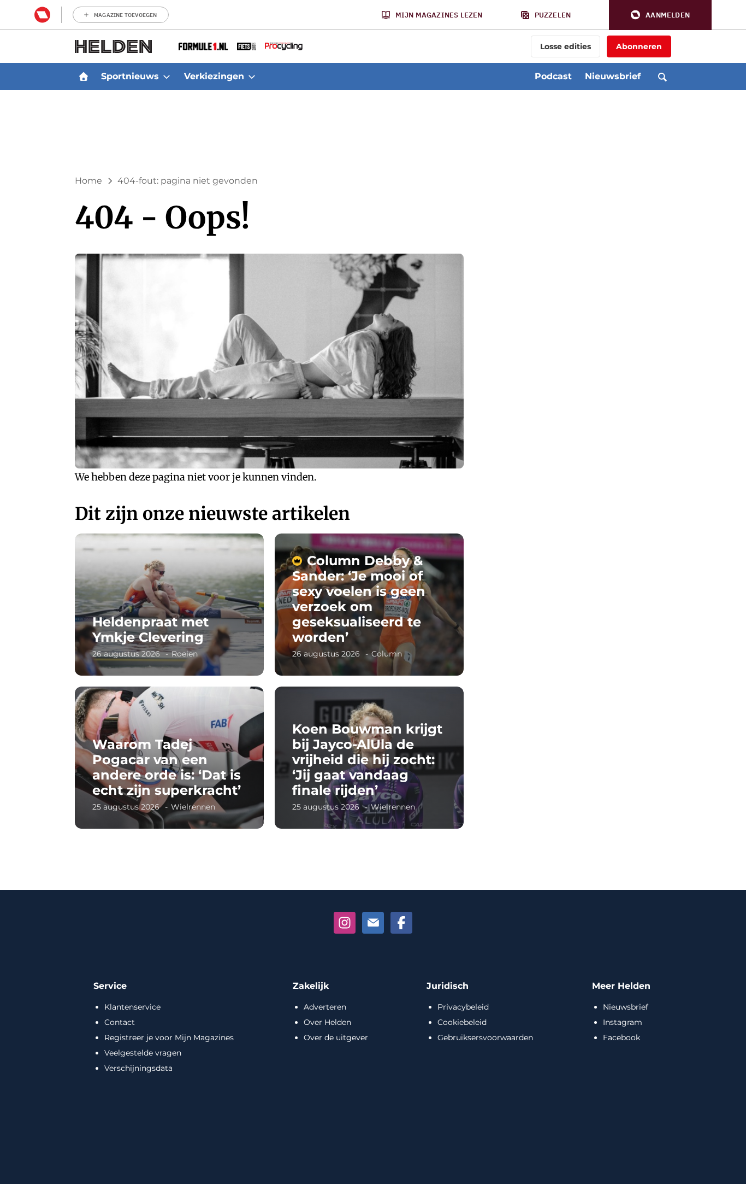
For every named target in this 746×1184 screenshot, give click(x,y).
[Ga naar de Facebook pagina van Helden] (401, 923)
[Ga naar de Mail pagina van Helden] (373, 923)
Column (386, 654)
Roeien (184, 654)
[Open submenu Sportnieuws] (166, 76)
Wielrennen (193, 807)
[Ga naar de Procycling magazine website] (284, 46)
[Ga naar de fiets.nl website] (246, 46)
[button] (660, 15)
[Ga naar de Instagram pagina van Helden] (345, 923)
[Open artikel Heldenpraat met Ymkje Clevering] (169, 605)
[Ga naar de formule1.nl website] (203, 46)
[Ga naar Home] (83, 76)
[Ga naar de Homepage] (113, 46)
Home (88, 180)
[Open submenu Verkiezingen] (251, 76)
